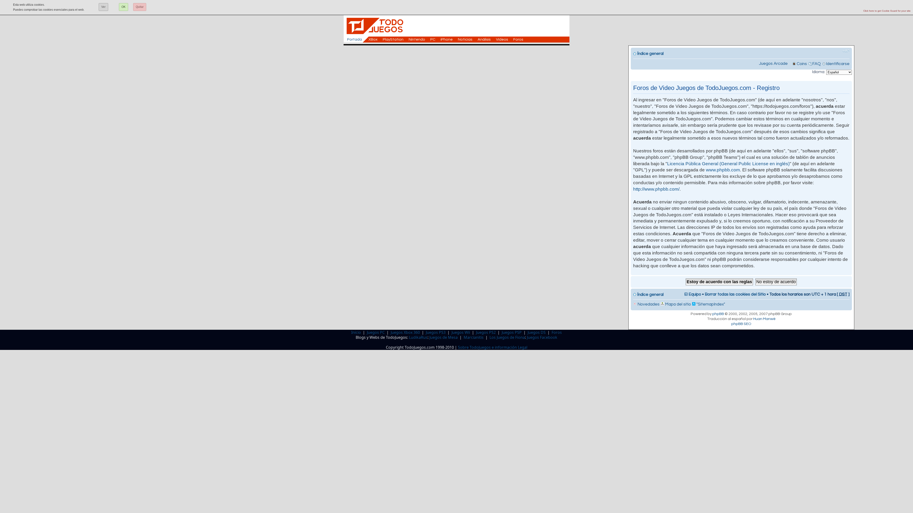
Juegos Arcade (773, 63)
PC (432, 39)
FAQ (816, 64)
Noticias (465, 39)
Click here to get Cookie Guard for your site (887, 10)
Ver (103, 7)
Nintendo (417, 39)
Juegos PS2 (486, 332)
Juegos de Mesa (443, 337)
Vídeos (502, 39)
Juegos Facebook (542, 337)
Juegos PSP (512, 332)
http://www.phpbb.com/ (656, 189)
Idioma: (818, 72)
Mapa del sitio (677, 304)
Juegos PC (376, 332)
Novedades (648, 304)
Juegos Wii (461, 332)
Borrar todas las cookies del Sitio (735, 294)
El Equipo (692, 294)
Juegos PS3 (436, 332)
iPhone (447, 39)
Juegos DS (537, 332)
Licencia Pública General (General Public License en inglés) (728, 163)
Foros (518, 39)
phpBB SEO (741, 324)
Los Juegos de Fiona (507, 337)
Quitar (140, 7)
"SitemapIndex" (710, 304)
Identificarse (838, 64)
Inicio (356, 332)
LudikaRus (418, 337)
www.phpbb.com (723, 169)
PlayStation (393, 39)
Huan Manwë (764, 319)
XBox (373, 39)
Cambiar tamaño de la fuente (846, 51)
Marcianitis (474, 337)
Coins (802, 64)
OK (123, 7)
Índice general (650, 54)
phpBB (718, 314)
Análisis (484, 39)
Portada (354, 39)
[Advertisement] (459, 56)
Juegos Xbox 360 (405, 332)
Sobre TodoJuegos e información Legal (492, 347)
